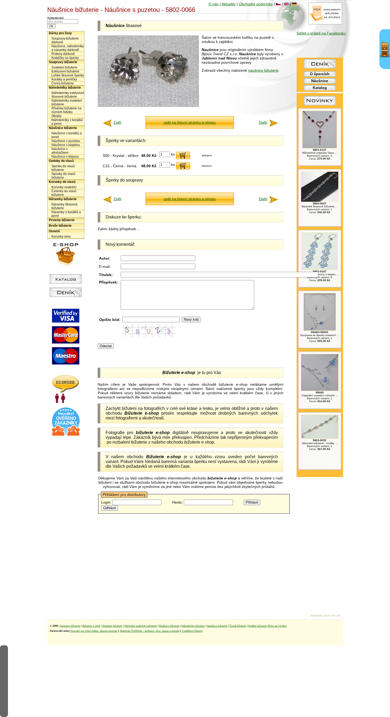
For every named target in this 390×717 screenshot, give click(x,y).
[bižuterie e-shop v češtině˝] (278, 4)
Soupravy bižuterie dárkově (65, 40)
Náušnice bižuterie (63, 128)
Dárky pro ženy (60, 33)
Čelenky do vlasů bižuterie (63, 193)
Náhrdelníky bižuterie (65, 87)
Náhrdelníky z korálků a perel (67, 122)
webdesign (316, 615)
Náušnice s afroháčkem (59, 150)
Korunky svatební (63, 187)
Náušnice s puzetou (65, 141)
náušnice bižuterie (263, 70)
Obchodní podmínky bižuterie (140, 626)
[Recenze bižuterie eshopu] (66, 434)
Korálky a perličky (64, 79)
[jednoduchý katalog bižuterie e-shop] (66, 282)
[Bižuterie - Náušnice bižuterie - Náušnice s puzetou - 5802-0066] (148, 106)
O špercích (320, 74)
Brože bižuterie (60, 225)
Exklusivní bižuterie (65, 71)
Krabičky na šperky (65, 58)
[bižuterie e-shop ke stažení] (325, 23)
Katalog (320, 87)
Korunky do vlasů (62, 182)
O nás (214, 4)
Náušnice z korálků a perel (66, 135)
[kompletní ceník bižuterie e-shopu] (66, 296)
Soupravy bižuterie (63, 62)
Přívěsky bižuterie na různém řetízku (66, 110)
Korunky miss (61, 236)
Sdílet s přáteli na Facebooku (321, 33)
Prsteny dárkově (63, 54)
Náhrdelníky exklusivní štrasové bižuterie (67, 94)
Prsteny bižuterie (62, 220)
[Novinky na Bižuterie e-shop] (320, 105)
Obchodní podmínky (256, 4)
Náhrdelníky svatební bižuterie (66, 102)
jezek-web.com (332, 615)
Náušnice (319, 81)
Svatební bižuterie (64, 67)
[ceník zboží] (320, 67)
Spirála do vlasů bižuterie (63, 168)
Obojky (56, 116)
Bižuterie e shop (91, 626)
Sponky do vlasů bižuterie (63, 175)
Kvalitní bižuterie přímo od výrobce (267, 626)
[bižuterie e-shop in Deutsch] (294, 4)
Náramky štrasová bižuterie (64, 206)
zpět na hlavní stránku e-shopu (190, 122)
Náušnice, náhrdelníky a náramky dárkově (67, 48)
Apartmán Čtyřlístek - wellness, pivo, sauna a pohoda (149, 631)
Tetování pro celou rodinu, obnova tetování (94, 631)
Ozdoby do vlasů (61, 161)
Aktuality (229, 4)
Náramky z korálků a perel (66, 214)
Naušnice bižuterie (169, 626)
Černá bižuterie (62, 83)
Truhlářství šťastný (192, 631)
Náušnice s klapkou (65, 145)
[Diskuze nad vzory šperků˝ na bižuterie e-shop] (65, 402)
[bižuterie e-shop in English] (286, 4)
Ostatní (54, 231)
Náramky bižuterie (63, 199)
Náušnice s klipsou (65, 156)
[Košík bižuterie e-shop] (66, 265)
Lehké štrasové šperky (67, 75)
